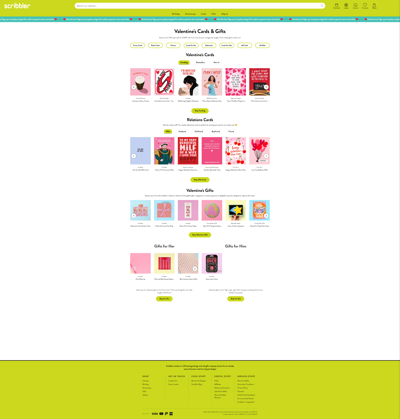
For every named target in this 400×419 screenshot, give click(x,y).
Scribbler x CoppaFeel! (245, 402)
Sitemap (145, 380)
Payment (240, 391)
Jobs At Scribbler (220, 391)
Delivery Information (222, 388)
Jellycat (224, 14)
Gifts (213, 14)
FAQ (216, 380)
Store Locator (173, 384)
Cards (203, 14)
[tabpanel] (200, 83)
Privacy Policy (242, 388)
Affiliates (217, 384)
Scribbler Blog (196, 384)
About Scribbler (243, 380)
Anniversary (190, 14)
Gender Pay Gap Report (246, 395)
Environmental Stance (245, 398)
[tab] (184, 62)
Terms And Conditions (245, 384)
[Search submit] (322, 6)
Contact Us (172, 380)
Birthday (176, 14)
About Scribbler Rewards (220, 396)
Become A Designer (198, 380)
